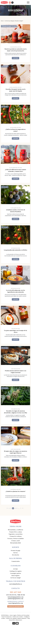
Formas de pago (15, 550)
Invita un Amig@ (15, 577)
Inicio (2, 20)
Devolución (15, 555)
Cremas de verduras (16, 536)
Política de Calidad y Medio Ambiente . (16, 618)
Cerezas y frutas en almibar (15, 538)
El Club (15, 569)
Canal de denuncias (6, 616)
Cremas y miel (15, 540)
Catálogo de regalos (16, 571)
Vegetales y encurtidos (15, 534)
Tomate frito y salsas (15, 532)
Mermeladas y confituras (15, 529)
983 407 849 (15, 592)
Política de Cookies (18, 616)
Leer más (15, 58)
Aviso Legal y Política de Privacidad (19, 615)
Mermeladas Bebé (15, 543)
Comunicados (15, 561)
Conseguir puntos (15, 573)
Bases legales (15, 575)
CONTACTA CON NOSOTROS (15, 606)
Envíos (15, 552)
